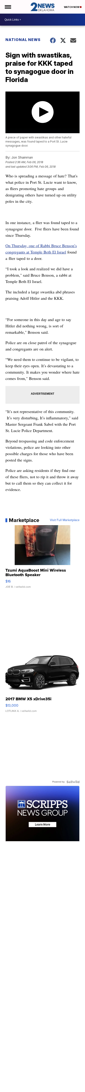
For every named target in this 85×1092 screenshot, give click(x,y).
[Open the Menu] (7, 6)
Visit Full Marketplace (65, 520)
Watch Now (72, 7)
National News (23, 39)
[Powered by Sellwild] (73, 781)
